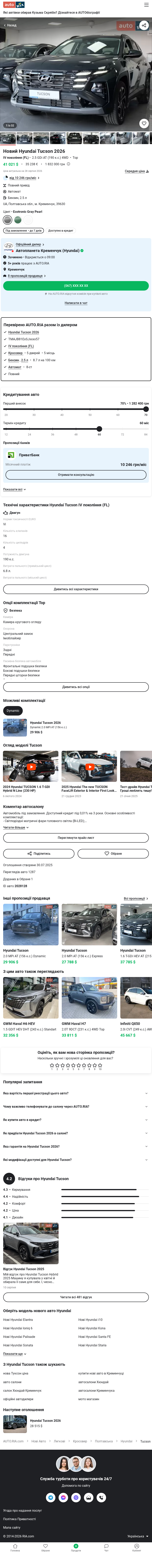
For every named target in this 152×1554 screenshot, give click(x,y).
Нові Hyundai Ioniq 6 (17, 1328)
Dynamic (13, 711)
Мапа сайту (11, 1527)
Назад (11, 25)
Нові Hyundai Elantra (18, 1320)
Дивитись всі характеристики (76, 589)
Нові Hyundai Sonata (18, 1345)
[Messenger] (63, 1497)
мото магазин (88, 1399)
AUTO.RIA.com (13, 1441)
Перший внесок (14, 403)
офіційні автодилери (18, 1399)
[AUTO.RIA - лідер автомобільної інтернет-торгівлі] (14, 5)
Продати (76, 1550)
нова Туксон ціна (15, 1373)
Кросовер (15, 353)
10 (100, 1069)
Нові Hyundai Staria (92, 1345)
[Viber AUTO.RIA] (76, 1497)
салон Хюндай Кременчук (22, 1390)
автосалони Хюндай (93, 1382)
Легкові (59, 1441)
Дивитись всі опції (76, 687)
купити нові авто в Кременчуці (101, 1373)
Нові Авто (38, 1441)
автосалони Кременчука (96, 1390)
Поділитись (42, 853)
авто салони (12, 1382)
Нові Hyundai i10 (90, 1320)
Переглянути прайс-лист (76, 838)
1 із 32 (10, 125)
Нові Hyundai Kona (91, 1328)
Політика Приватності (19, 1519)
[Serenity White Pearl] (28, 220)
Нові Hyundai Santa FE (94, 1337)
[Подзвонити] (101, 1497)
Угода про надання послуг (22, 1510)
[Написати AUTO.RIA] (88, 1497)
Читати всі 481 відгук (76, 1297)
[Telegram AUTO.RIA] (50, 1497)
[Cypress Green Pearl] (17, 220)
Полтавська (104, 1441)
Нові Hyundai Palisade (19, 1337)
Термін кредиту (14, 423)
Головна (15, 1550)
